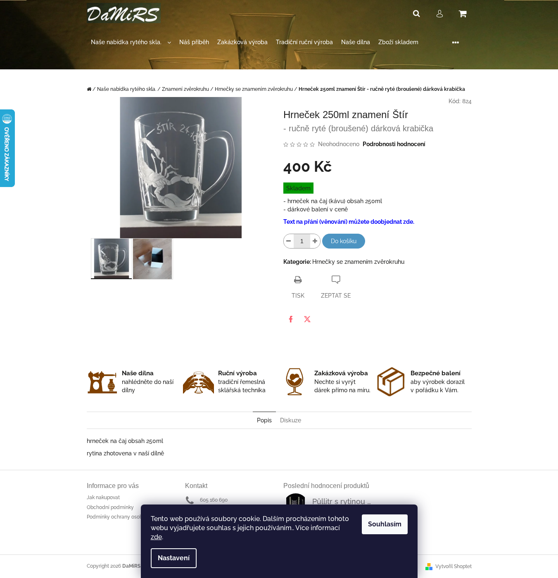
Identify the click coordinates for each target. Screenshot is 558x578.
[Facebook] (290, 319)
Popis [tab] (264, 420)
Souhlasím (384, 524)
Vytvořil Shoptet (453, 566)
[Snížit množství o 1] (289, 241)
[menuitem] (131, 42)
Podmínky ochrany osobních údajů (127, 517)
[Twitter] (307, 319)
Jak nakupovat (103, 497)
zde (156, 537)
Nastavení (174, 558)
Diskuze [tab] (290, 420)
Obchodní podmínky (110, 507)
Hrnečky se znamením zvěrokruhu (358, 261)
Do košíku (343, 241)
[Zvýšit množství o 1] (315, 241)
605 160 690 (214, 500)
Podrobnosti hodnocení (394, 144)
